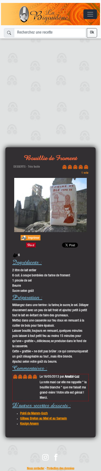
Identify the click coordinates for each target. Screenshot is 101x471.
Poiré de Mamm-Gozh (34, 413)
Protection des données (60, 468)
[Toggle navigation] (90, 14)
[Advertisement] (50, 90)
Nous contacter (35, 468)
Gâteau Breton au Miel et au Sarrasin (43, 419)
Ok (92, 33)
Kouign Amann (29, 424)
